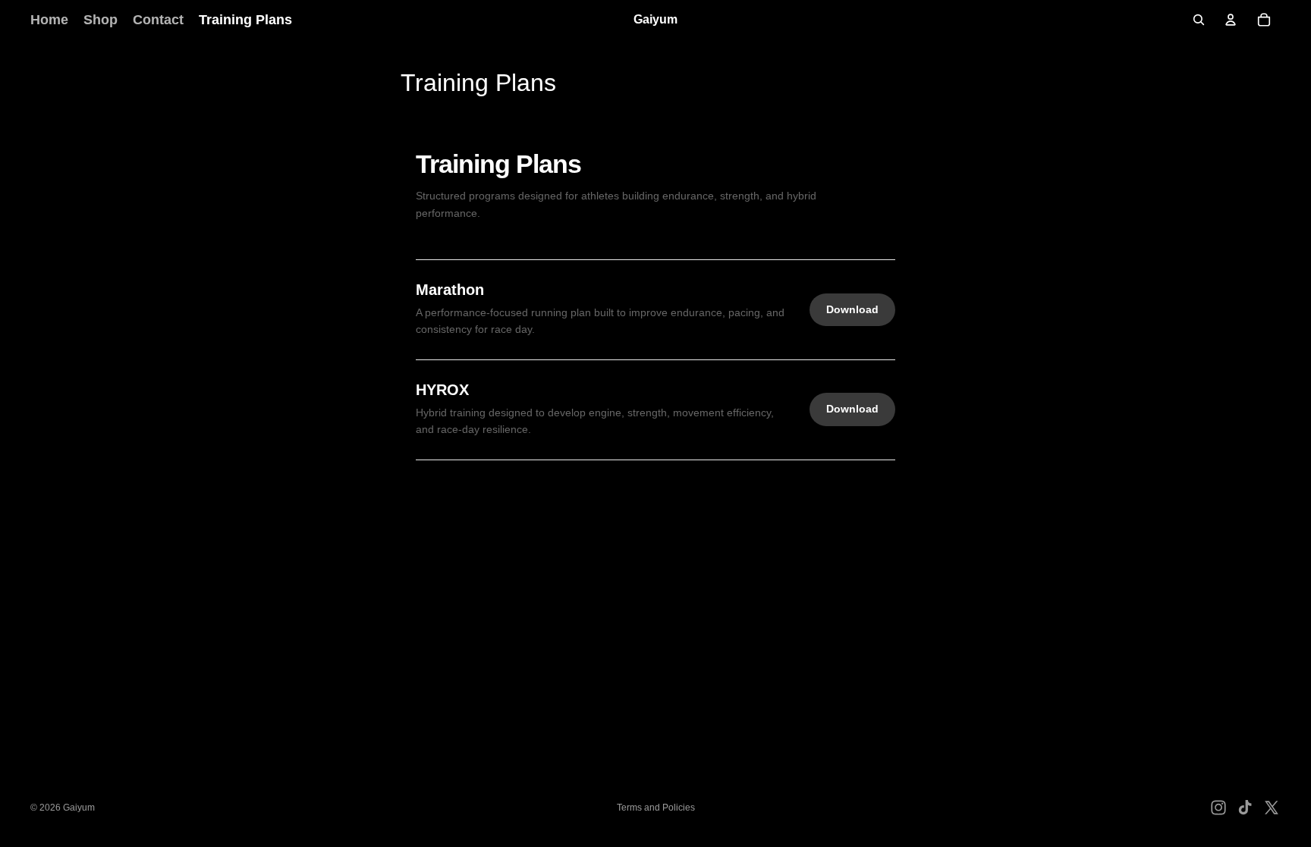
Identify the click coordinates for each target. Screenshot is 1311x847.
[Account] (1230, 19)
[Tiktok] (1245, 807)
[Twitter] (1271, 807)
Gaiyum (79, 807)
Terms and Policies (656, 807)
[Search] (1198, 19)
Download (852, 309)
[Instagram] (1218, 807)
